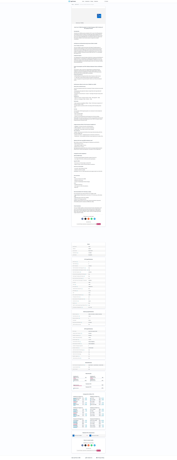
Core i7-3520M (75, 410)
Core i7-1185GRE (92, 409)
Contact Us (89, 457)
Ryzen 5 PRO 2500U (76, 399)
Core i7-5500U (75, 401)
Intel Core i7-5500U (78, 435)
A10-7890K (91, 410)
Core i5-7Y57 (75, 402)
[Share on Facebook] (82, 219)
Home (83, 1)
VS (87, 435)
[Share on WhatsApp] (92, 219)
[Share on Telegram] (95, 219)
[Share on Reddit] (88, 219)
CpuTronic (73, 1)
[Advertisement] (86, 15)
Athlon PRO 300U (76, 404)
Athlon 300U (75, 414)
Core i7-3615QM (75, 420)
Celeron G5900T (92, 425)
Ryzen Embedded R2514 (77, 398)
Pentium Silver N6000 (93, 420)
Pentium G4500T (92, 426)
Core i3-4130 (92, 398)
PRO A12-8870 (92, 414)
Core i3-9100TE (75, 426)
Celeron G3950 (92, 415)
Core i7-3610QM (92, 399)
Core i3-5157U (92, 402)
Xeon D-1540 (75, 409)
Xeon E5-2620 (75, 425)
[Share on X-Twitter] (85, 219)
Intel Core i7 (77, 4)
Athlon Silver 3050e (93, 404)
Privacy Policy (101, 457)
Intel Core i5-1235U (95, 435)
